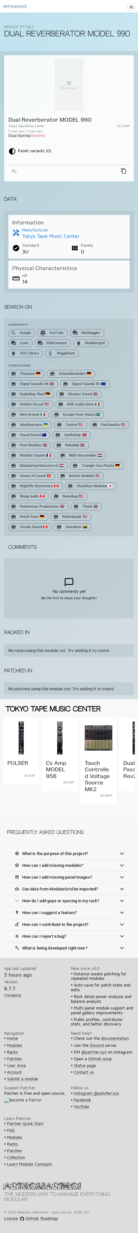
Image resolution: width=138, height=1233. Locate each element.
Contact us (84, 1072)
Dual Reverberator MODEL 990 (49, 119)
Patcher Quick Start (25, 1123)
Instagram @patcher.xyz (96, 1093)
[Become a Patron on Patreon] (24, 1104)
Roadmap (49, 1218)
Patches (14, 1058)
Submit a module (22, 1079)
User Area (16, 1065)
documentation (115, 1038)
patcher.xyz (15, 7)
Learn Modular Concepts (29, 1164)
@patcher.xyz (94, 1052)
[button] (69, 853)
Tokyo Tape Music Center (26, 126)
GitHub (32, 1218)
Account (14, 1072)
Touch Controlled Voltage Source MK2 (97, 776)
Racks (12, 1052)
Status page (85, 1065)
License (11, 1218)
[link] (21, 767)
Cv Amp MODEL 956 (56, 769)
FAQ (10, 1130)
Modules (14, 1045)
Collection (16, 1157)
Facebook (82, 1100)
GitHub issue (100, 1058)
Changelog (12, 995)
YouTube (81, 1106)
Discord (97, 1045)
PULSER (17, 763)
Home (12, 1038)
